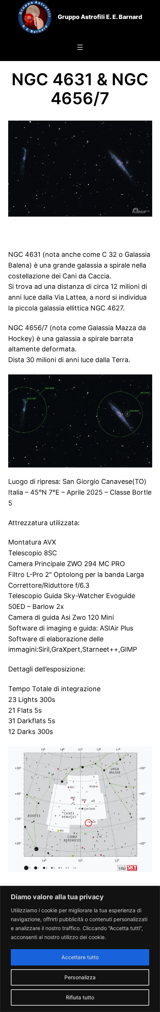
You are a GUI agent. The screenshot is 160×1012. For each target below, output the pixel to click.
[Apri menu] (80, 47)
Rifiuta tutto (80, 997)
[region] (80, 949)
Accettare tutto (80, 957)
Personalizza (80, 977)
